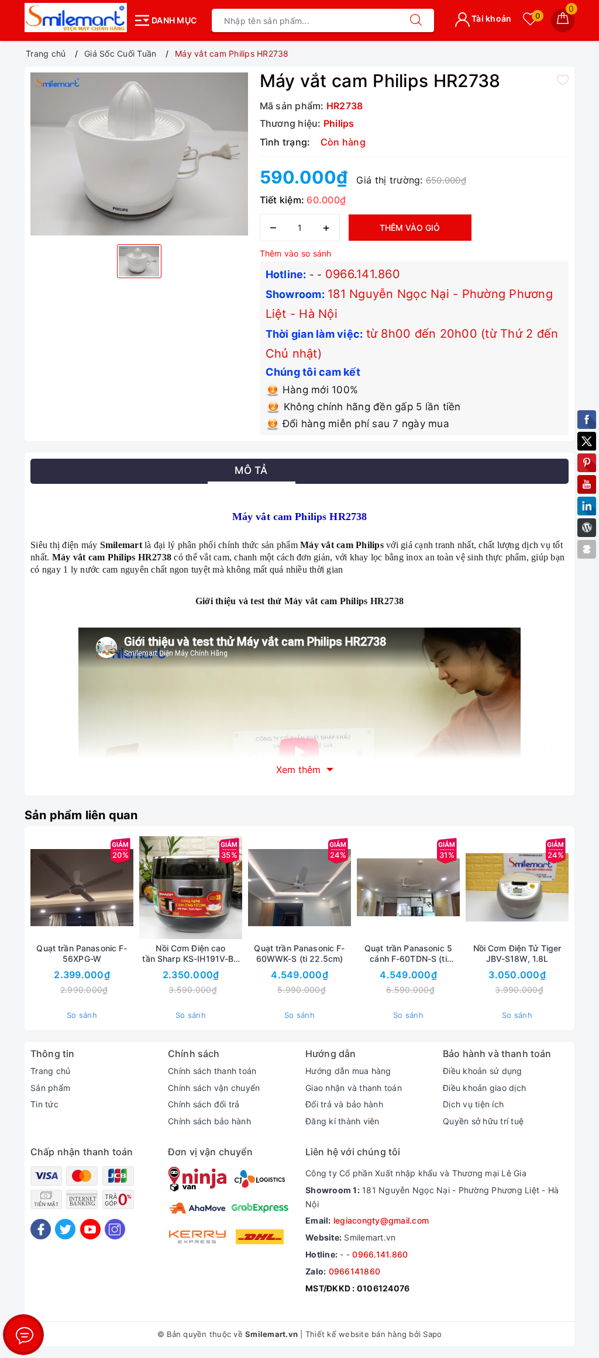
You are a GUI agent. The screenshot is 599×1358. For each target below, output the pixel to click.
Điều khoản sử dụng (482, 1071)
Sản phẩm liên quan (81, 815)
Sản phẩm (50, 1088)
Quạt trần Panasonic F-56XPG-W (81, 953)
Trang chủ (50, 1071)
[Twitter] (65, 1229)
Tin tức (44, 1104)
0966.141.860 (362, 274)
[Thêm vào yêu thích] (563, 79)
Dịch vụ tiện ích (473, 1104)
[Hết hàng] (244, 887)
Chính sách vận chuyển (214, 1088)
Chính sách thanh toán (212, 1071)
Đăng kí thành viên (342, 1121)
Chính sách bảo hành (209, 1121)
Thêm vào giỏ (410, 228)
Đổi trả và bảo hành (344, 1104)
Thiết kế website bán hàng (356, 1334)
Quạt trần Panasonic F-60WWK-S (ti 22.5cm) (299, 953)
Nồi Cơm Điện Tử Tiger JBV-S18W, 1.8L (517, 953)
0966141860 (355, 1271)
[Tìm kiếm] (416, 20)
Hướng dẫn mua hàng (348, 1071)
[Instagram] (115, 1229)
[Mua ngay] (135, 887)
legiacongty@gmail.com (381, 1220)
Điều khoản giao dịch (484, 1088)
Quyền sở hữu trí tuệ (483, 1121)
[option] (139, 153)
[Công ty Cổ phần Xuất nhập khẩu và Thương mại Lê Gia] (76, 17)
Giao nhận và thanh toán (353, 1088)
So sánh (82, 1015)
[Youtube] (90, 1229)
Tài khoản (491, 18)
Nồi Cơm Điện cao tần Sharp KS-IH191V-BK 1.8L (190, 953)
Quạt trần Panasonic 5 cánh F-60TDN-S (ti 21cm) (408, 953)
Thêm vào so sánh (296, 253)
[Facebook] (40, 1229)
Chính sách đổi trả (204, 1104)
